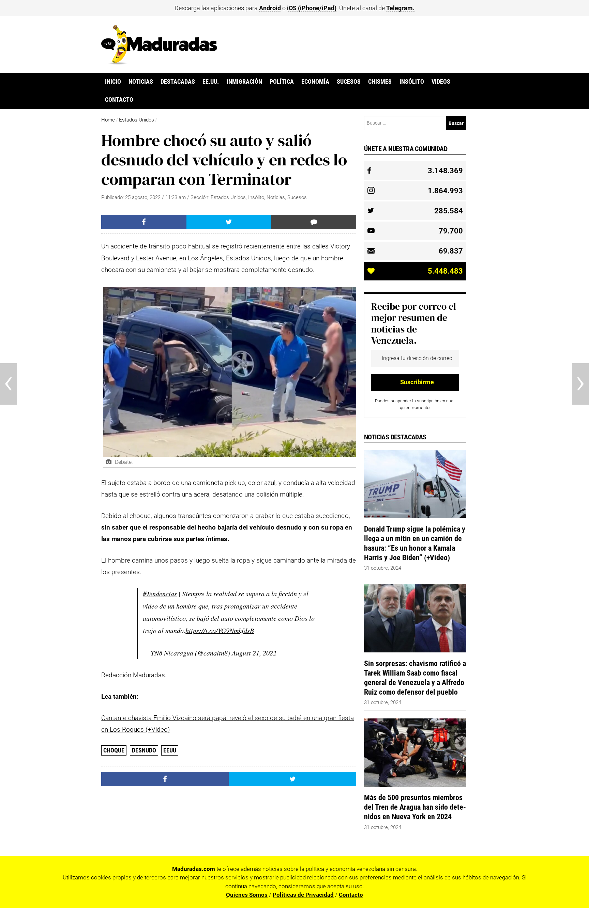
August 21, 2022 (254, 652)
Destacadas (178, 81)
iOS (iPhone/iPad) (311, 8)
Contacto (119, 99)
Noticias (141, 81)
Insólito (411, 81)
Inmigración (244, 81)
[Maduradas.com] (159, 62)
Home (108, 120)
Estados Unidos (136, 120)
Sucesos (349, 81)
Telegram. (400, 8)
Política (282, 81)
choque (113, 750)
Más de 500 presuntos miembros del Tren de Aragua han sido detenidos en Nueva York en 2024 (415, 807)
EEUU (169, 750)
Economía (315, 81)
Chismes (380, 81)
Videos (441, 81)
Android (270, 8)
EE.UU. (210, 81)
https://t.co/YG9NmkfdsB (219, 630)
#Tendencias (160, 593)
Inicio (113, 81)
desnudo (144, 750)
